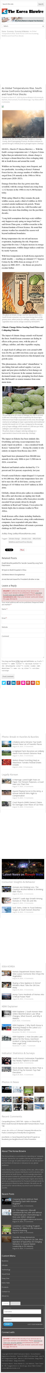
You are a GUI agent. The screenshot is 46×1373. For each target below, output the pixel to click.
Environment (12, 100)
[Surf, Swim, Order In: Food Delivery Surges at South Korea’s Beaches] (6, 910)
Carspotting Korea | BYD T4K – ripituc (15, 1121)
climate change (14, 539)
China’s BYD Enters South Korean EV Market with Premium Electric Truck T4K (23, 1123)
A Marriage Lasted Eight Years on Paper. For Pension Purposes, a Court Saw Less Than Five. (28, 782)
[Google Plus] (18, 683)
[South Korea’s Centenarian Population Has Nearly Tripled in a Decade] (6, 1060)
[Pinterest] (33, 683)
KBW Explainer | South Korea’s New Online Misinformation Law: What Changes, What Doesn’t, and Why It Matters (27, 1015)
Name (4, 609)
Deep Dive (5, 1278)
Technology (6, 1270)
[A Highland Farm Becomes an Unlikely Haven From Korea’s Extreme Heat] (6, 753)
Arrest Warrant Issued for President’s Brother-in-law (20, 579)
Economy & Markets (22, 31)
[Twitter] (4, 683)
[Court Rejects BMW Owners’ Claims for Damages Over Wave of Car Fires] (6, 803)
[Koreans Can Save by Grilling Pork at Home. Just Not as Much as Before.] (28, 1100)
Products (5, 1287)
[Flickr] (23, 683)
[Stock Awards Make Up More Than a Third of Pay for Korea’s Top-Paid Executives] (6, 1069)
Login (5, 1303)
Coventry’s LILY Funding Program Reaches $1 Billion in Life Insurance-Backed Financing (27, 1228)
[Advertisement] (23, 61)
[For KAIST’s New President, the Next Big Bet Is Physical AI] (39, 1107)
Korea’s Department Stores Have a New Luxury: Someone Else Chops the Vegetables (28, 973)
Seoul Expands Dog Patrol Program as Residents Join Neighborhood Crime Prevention (21, 1138)
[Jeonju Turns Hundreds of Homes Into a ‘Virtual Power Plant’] (6, 996)
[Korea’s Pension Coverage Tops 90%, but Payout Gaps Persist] (28, 1107)
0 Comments (29, 746)
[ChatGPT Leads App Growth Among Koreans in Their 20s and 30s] (6, 900)
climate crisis (26, 539)
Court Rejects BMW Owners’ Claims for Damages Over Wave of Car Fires (28, 803)
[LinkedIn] (14, 683)
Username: (7, 1308)
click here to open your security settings (22, 594)
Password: (7, 1316)
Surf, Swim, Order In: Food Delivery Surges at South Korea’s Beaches (27, 908)
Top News (35, 100)
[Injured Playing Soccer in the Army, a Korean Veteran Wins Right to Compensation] (6, 792)
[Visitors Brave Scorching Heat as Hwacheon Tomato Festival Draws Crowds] (6, 762)
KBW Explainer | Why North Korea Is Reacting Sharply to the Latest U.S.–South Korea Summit (28, 1027)
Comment (5, 636)
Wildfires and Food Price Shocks (20, 542)
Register (15, 1303)
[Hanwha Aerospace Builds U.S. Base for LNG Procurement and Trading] (7, 1107)
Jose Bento (6, 1137)
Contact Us (6, 1292)
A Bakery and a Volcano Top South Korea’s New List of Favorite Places (27, 743)
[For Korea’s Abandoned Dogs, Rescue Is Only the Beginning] (17, 1100)
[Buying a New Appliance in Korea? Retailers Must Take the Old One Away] (6, 984)
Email (4, 618)
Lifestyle (5, 1265)
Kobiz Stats (6, 1283)
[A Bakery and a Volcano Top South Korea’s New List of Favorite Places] (6, 744)
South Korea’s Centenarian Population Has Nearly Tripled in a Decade (28, 1059)
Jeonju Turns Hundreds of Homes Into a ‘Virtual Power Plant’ (28, 995)
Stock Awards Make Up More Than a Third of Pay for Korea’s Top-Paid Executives (28, 1070)
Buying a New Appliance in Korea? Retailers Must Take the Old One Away (27, 985)
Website (5, 627)
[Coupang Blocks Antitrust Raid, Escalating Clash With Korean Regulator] (7, 1089)
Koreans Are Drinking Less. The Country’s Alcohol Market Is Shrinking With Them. (28, 889)
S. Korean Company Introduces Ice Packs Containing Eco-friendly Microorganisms (21, 1131)
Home (4, 31)
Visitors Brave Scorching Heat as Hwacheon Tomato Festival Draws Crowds (27, 762)
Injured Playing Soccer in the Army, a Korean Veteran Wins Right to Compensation (28, 793)
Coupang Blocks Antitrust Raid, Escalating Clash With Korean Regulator (25, 1201)
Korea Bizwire (28, 97)
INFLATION (37, 539)
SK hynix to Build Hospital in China (14, 570)
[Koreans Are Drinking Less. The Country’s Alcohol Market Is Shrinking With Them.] (6, 889)
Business (5, 1261)
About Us (5, 1296)
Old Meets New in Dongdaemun (13, 575)
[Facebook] (9, 683)
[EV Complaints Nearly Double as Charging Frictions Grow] (17, 1107)
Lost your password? (35, 1324)
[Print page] (23, 106)
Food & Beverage (24, 100)
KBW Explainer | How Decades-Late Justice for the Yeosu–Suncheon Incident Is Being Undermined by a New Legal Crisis (28, 1040)
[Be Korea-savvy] (23, 11)
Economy (10, 31)
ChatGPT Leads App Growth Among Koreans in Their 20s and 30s (27, 899)
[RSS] (38, 683)
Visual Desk (6, 1274)
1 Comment (31, 1046)
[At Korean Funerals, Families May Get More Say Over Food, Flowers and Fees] (39, 1099)
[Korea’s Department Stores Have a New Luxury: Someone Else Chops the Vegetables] (6, 973)
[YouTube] (28, 683)
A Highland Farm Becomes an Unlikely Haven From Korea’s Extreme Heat (28, 752)
